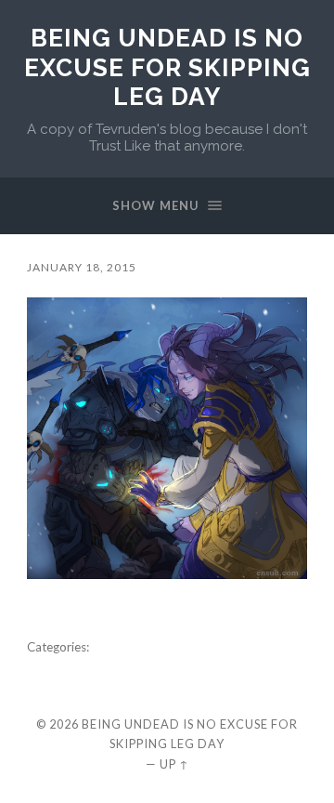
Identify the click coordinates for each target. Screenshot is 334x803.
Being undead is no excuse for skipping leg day (167, 67)
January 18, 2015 (81, 267)
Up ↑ (174, 764)
